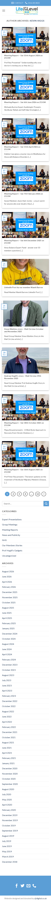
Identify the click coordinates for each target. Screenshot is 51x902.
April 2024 (7, 654)
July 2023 (6, 680)
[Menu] (3, 10)
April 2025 (7, 618)
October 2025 (9, 602)
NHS (4, 540)
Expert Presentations (12, 519)
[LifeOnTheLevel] (27, 10)
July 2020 (6, 794)
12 (37, 494)
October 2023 (9, 670)
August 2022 (8, 711)
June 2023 (7, 685)
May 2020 (7, 799)
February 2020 (9, 810)
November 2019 (10, 820)
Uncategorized (9, 555)
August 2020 (8, 789)
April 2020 (7, 804)
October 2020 (9, 778)
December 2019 (9, 815)
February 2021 (9, 758)
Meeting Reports (10, 529)
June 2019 (7, 846)
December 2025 (9, 592)
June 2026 (7, 576)
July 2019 (6, 841)
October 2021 (9, 737)
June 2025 (7, 613)
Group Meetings (9, 524)
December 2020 (9, 768)
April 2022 (7, 721)
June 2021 (7, 747)
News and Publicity (11, 535)
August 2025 (8, 607)
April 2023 (7, 690)
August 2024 (8, 644)
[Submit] (46, 503)
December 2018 (9, 861)
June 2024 (7, 649)
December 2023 (9, 664)
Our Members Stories (12, 545)
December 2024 (9, 633)
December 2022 (9, 701)
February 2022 (9, 727)
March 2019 (8, 856)
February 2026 (9, 587)
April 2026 (7, 581)
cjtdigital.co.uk (40, 898)
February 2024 (9, 659)
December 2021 (9, 732)
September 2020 (10, 784)
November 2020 (10, 773)
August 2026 (8, 571)
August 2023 (8, 675)
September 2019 (10, 830)
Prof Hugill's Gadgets (12, 550)
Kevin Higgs (37, 20)
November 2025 (10, 597)
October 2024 (9, 638)
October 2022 (9, 706)
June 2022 (7, 716)
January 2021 (8, 763)
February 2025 (9, 623)
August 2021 (8, 742)
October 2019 (9, 825)
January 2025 (8, 628)
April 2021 (7, 753)
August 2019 (8, 836)
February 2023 (9, 696)
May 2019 (7, 851)
